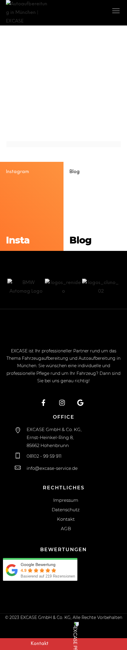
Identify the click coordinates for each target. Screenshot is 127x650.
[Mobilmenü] (116, 11)
